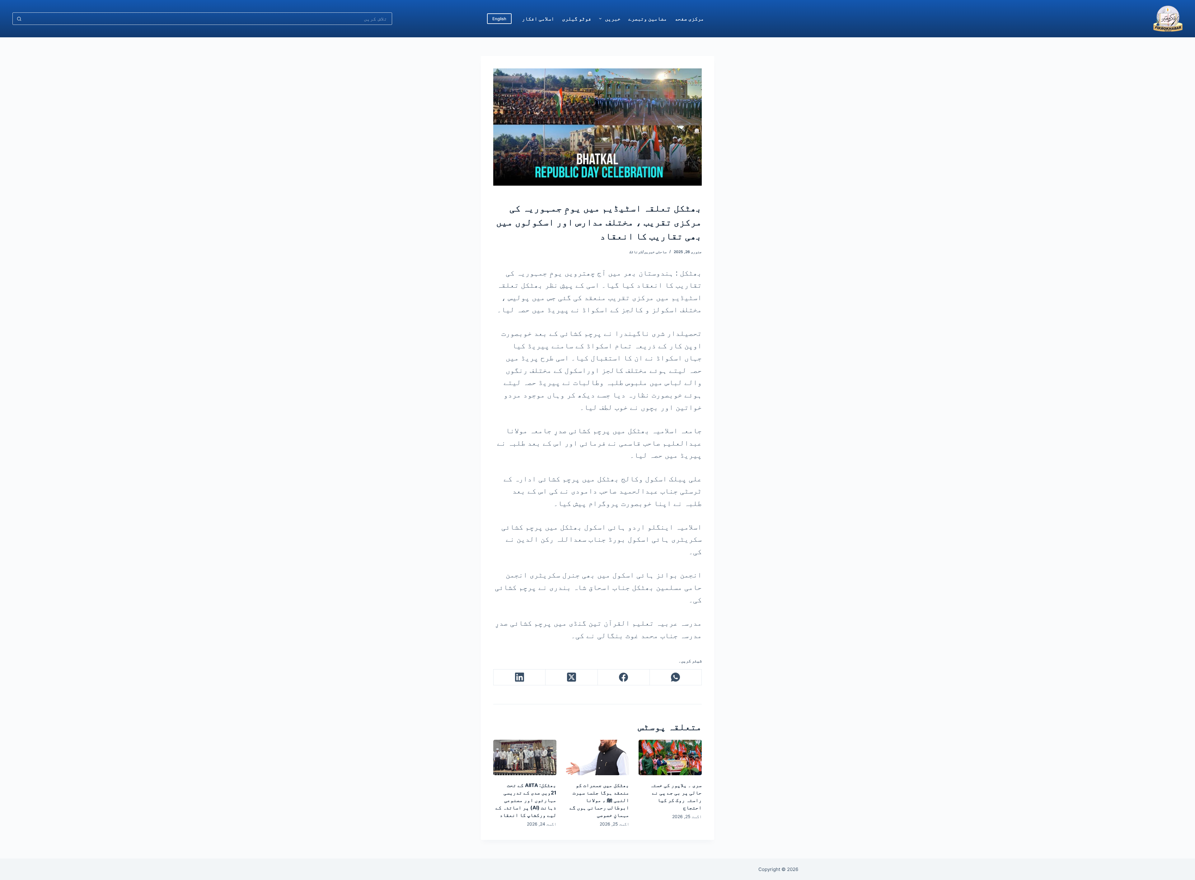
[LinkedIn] (519, 677)
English (499, 18)
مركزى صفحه (689, 19)
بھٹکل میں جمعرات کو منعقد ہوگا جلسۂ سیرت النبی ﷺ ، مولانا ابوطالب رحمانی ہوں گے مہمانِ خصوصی (599, 800)
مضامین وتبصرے (647, 19)
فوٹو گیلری (576, 19)
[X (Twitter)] (571, 677)
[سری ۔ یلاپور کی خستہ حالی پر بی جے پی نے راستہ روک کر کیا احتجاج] (670, 757)
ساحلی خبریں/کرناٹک (648, 251)
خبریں (613, 19)
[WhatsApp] (675, 677)
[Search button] (19, 18)
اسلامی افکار (538, 19)
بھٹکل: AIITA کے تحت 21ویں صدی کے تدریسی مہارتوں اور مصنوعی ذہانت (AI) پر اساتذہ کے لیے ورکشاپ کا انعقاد (525, 800)
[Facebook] (623, 677)
